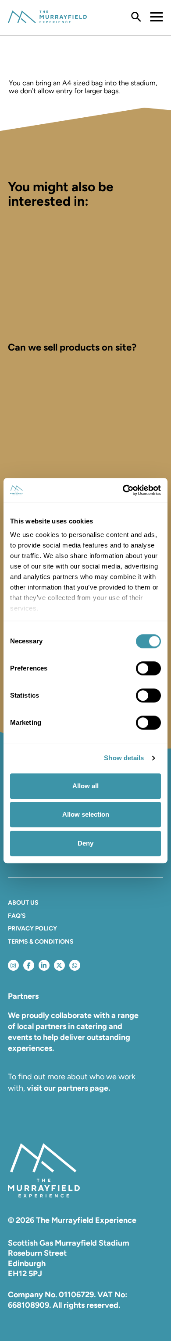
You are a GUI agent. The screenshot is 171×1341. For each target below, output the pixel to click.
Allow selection (85, 814)
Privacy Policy (32, 928)
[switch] (148, 668)
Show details (124, 758)
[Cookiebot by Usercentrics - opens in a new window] (123, 490)
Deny (85, 843)
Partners (23, 996)
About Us (23, 902)
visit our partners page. (68, 1088)
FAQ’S (17, 916)
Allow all (85, 786)
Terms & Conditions (41, 941)
